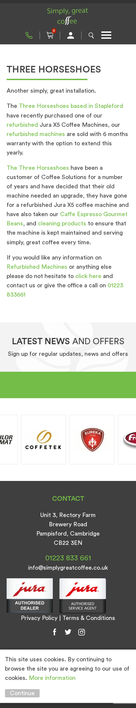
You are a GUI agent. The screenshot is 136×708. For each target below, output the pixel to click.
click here (88, 276)
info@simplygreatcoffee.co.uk (68, 568)
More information (52, 678)
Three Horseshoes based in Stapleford (71, 106)
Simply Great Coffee (68, 16)
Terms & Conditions (88, 618)
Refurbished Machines (37, 267)
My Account (71, 35)
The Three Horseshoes (38, 168)
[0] (50, 35)
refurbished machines (36, 134)
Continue (22, 693)
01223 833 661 (29, 35)
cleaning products (62, 223)
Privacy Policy (39, 618)
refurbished (22, 125)
